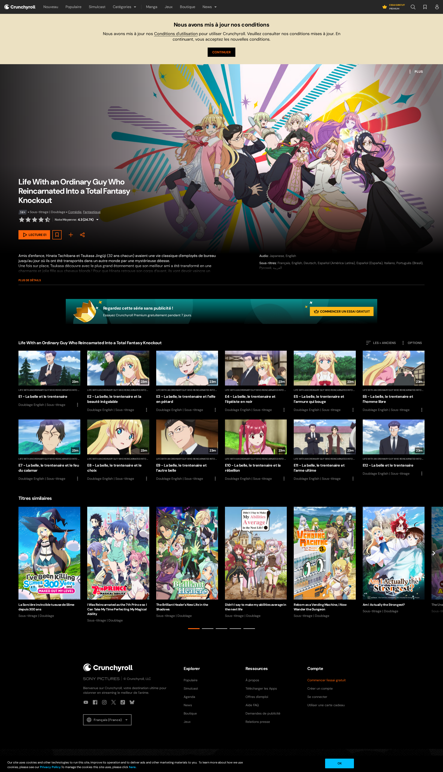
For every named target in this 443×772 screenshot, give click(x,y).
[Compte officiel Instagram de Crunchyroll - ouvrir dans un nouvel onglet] (104, 702)
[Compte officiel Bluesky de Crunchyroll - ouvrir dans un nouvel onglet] (132, 702)
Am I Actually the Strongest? (384, 605)
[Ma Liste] (70, 234)
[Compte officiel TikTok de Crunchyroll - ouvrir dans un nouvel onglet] (123, 702)
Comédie (74, 212)
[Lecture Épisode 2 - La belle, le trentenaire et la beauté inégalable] (118, 382)
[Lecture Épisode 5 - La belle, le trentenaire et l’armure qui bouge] (325, 382)
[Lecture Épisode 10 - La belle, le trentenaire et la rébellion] (256, 450)
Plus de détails (29, 280)
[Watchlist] (425, 7)
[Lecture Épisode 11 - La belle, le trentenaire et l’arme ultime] (325, 450)
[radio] (21, 219)
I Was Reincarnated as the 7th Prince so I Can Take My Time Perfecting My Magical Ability (117, 609)
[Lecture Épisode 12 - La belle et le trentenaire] (394, 447)
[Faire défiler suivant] (434, 569)
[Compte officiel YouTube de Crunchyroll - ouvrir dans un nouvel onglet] (86, 702)
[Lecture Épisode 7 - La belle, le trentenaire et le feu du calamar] (49, 450)
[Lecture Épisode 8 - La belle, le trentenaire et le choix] (118, 450)
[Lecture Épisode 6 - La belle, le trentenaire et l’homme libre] (394, 382)
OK (340, 763)
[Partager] (82, 234)
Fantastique (92, 212)
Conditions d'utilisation (176, 33)
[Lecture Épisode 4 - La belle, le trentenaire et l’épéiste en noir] (256, 382)
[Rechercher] (413, 7)
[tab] (194, 628)
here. (132, 767)
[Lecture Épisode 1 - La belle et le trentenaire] (49, 379)
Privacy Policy (50, 767)
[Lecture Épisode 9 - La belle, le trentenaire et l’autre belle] (187, 450)
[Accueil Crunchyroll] (108, 667)
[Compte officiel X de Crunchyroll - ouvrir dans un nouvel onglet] (113, 702)
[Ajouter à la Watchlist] (57, 234)
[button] (125, 7)
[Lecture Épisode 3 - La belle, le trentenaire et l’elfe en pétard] (187, 382)
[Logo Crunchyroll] (20, 7)
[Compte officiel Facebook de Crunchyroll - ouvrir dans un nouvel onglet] (95, 702)
